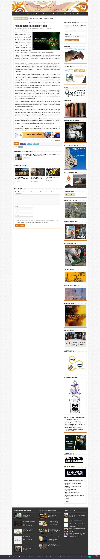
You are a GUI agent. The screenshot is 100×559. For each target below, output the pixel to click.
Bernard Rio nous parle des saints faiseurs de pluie (38, 18)
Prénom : (67, 28)
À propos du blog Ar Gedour (18, 1)
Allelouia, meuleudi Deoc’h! (70, 427)
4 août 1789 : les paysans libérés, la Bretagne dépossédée (53, 515)
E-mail (16, 211)
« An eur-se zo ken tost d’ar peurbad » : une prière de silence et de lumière (53, 538)
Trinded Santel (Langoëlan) (70, 422)
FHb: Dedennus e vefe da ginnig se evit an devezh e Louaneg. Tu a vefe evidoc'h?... (77, 520)
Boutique (74, 13)
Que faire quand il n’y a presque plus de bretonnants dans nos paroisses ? (54, 530)
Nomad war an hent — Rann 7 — (71, 499)
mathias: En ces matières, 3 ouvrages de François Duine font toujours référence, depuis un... (77, 530)
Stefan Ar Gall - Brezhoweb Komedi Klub (73, 492)
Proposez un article (37, 1)
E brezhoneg (81, 13)
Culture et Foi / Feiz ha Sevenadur (34, 13)
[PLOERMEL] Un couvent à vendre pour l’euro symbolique (28, 515)
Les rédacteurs (28, 1)
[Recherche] (87, 1)
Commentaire (18, 193)
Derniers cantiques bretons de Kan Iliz (74, 417)
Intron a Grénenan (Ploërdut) (71, 421)
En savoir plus (57, 140)
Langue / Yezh (31, 22)
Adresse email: (68, 34)
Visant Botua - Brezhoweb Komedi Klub (73, 483)
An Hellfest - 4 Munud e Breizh (71, 489)
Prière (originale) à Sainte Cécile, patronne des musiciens (28, 548)
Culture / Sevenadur (23, 22)
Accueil (14, 13)
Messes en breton (21, 13)
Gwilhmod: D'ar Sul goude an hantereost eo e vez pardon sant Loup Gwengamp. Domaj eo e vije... (77, 515)
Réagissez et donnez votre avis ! (39, 28)
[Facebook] (73, 1)
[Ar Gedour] (50, 7)
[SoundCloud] (78, 1)
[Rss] (72, 1)
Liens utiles (44, 1)
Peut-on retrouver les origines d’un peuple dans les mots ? (21, 179)
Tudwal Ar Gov (19, 28)
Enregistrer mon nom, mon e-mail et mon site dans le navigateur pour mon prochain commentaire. (37, 220)
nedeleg (20, 146)
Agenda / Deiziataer (57, 13)
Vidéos (66, 13)
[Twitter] (75, 1)
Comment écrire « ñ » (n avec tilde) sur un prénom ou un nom (29, 523)
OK (89, 556)
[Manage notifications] (96, 556)
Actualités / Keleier (47, 13)
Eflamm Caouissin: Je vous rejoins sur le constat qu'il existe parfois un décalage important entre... (77, 535)
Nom (16, 206)
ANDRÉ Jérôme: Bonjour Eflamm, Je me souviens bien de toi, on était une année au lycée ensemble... (77, 525)
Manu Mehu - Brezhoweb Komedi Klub (73, 486)
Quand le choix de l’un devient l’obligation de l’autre (36, 179)
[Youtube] (76, 1)
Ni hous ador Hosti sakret (70, 419)
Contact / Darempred (52, 1)
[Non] (98, 557)
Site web (17, 215)
